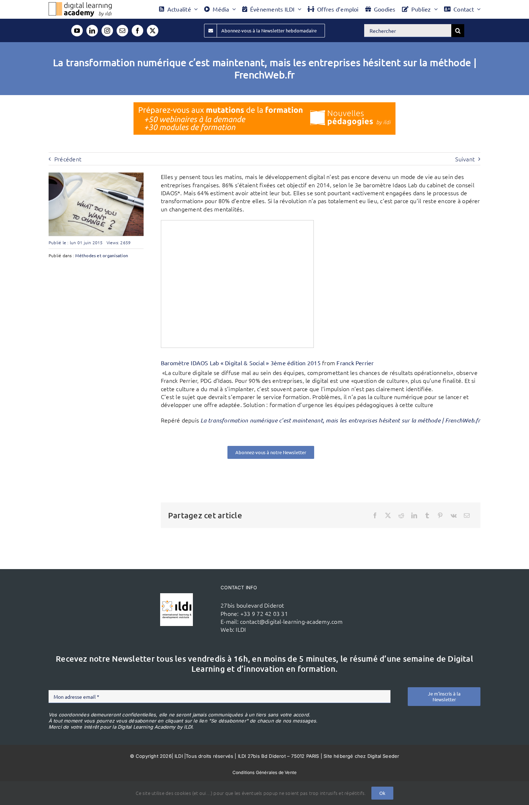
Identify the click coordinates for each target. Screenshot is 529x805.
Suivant (465, 159)
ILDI (241, 629)
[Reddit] (401, 515)
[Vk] (453, 515)
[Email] (466, 515)
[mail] (122, 30)
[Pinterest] (440, 515)
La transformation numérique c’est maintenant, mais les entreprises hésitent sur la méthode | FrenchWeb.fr (340, 420)
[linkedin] (92, 30)
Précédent (67, 159)
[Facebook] (375, 515)
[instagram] (107, 30)
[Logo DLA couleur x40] (80, 5)
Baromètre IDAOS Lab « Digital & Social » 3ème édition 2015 (241, 362)
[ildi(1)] (176, 596)
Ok (382, 793)
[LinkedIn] (414, 515)
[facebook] (137, 30)
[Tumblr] (427, 515)
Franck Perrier (355, 362)
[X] (387, 515)
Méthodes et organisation (101, 255)
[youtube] (77, 30)
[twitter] (152, 30)
